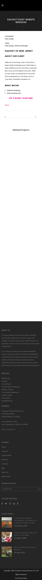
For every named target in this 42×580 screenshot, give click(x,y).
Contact (5, 464)
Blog (3, 468)
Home (4, 447)
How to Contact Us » (9, 429)
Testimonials (6, 455)
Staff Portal (6, 476)
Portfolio (5, 460)
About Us (5, 472)
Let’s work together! (21, 98)
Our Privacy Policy (21, 578)
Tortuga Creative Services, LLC (25, 570)
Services (5, 451)
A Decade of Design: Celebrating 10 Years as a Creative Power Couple (25, 520)
